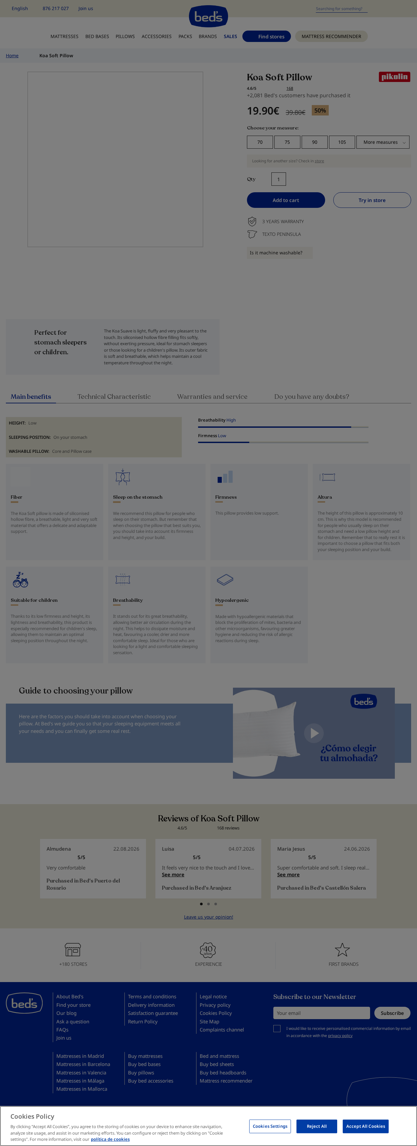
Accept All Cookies (365, 1126)
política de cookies (110, 1139)
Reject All (317, 1126)
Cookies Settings (270, 1126)
